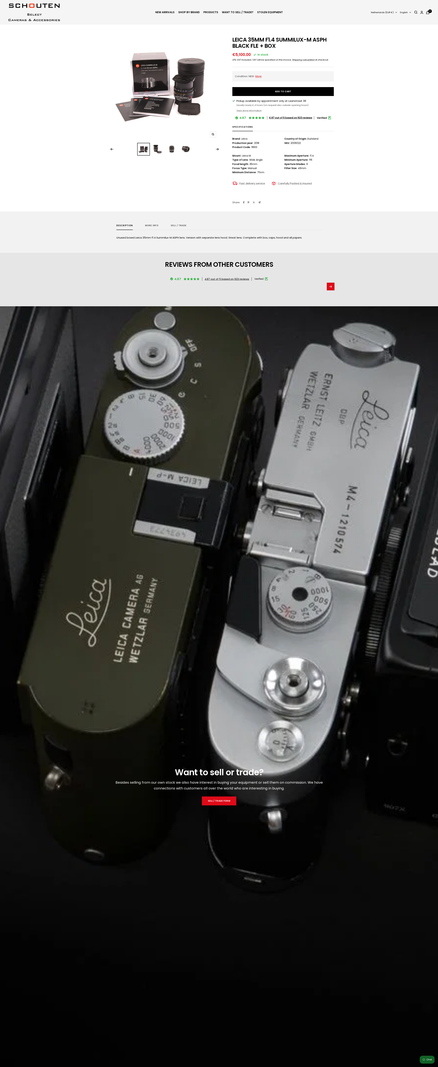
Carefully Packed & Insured (295, 183)
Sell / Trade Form (219, 800)
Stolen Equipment (270, 12)
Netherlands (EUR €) (382, 12)
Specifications (242, 127)
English (404, 12)
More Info (151, 225)
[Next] (217, 149)
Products (210, 12)
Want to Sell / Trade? (237, 12)
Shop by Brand (189, 12)
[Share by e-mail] (259, 202)
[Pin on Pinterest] (248, 202)
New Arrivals (165, 12)
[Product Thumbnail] (143, 149)
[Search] (415, 12)
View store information (249, 110)
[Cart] (427, 12)
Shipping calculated (303, 59)
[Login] (421, 12)
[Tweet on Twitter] (253, 202)
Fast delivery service (252, 183)
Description (124, 225)
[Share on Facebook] (243, 202)
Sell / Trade (178, 225)
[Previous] (111, 149)
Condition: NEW (248, 76)
